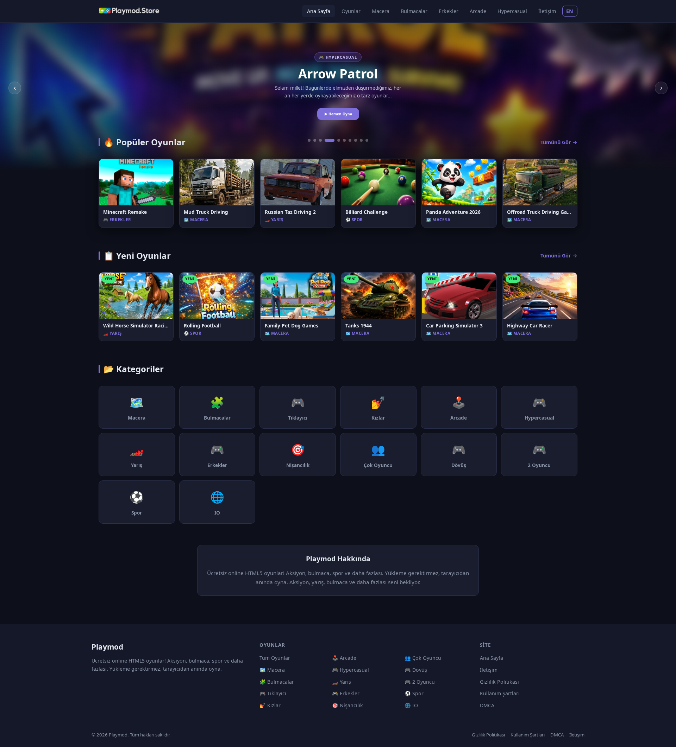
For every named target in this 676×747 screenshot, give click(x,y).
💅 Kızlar (270, 705)
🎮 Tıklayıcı (272, 693)
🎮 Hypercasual (350, 669)
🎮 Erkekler (345, 693)
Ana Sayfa (318, 11)
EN (570, 11)
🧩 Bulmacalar (276, 681)
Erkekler (448, 11)
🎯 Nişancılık (347, 705)
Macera (380, 11)
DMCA (487, 705)
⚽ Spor (414, 693)
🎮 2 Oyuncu (420, 681)
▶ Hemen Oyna (338, 113)
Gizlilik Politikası (499, 681)
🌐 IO (411, 705)
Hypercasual (512, 11)
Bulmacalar (414, 11)
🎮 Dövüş (416, 669)
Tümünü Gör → (558, 142)
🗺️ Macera (272, 669)
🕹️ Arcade (344, 658)
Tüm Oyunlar (274, 658)
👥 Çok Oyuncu (423, 658)
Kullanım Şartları (500, 693)
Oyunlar (351, 11)
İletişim (547, 11)
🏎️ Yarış (341, 681)
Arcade (478, 11)
